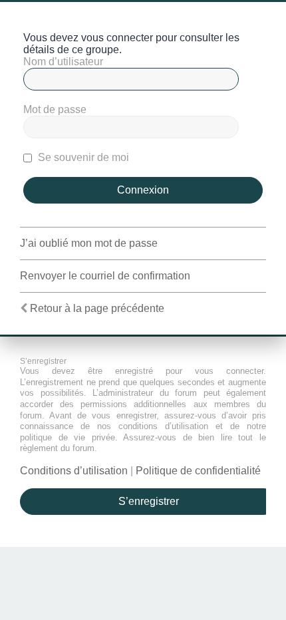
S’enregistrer (148, 501)
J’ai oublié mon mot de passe (89, 243)
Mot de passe (54, 109)
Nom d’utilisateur (63, 61)
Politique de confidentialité (198, 470)
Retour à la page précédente (97, 308)
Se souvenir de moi (82, 157)
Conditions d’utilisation (74, 470)
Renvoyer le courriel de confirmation (105, 275)
